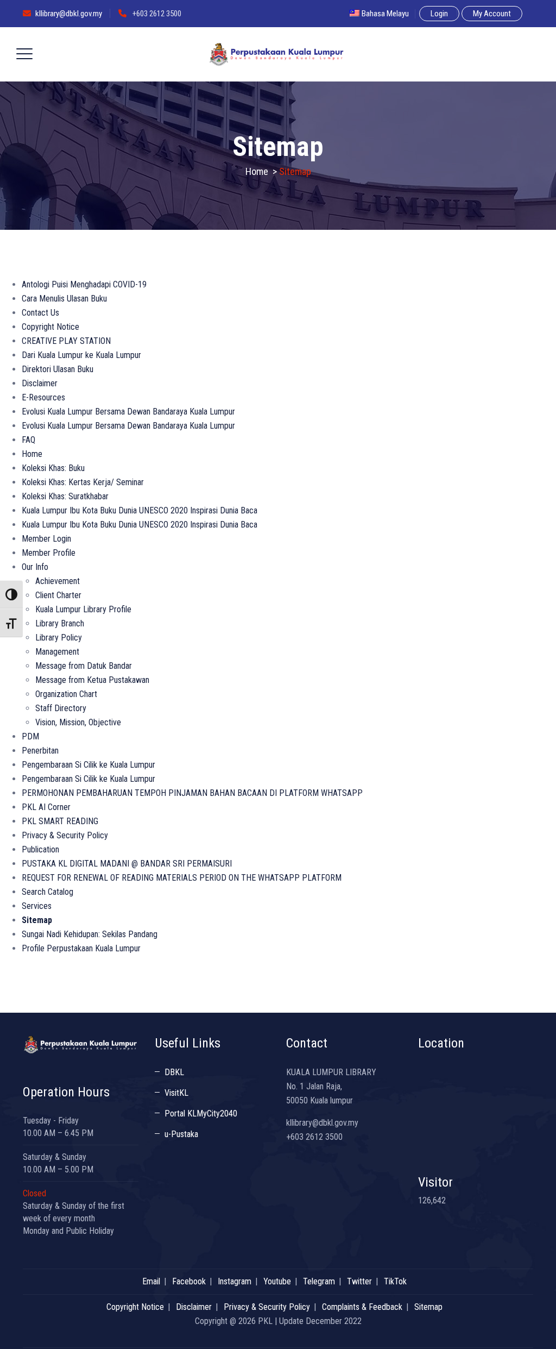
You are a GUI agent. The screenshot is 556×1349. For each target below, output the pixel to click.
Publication (40, 849)
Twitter (359, 1281)
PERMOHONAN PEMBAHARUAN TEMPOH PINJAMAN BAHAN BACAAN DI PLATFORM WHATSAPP (192, 793)
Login (439, 13)
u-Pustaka (181, 1134)
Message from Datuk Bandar (83, 666)
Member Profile (48, 553)
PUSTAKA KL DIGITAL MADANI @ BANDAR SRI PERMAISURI (127, 863)
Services (37, 906)
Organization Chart (66, 694)
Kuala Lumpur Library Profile (83, 609)
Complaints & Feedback (362, 1307)
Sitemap (37, 920)
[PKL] (277, 54)
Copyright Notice (50, 327)
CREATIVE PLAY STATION (66, 341)
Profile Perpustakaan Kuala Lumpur (81, 948)
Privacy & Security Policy (65, 835)
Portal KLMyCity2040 (201, 1113)
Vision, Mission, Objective (78, 722)
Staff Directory (60, 708)
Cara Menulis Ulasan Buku (64, 298)
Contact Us (40, 313)
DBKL (174, 1072)
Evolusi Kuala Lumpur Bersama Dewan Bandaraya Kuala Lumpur (128, 411)
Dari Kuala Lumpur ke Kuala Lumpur (81, 355)
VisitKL (176, 1093)
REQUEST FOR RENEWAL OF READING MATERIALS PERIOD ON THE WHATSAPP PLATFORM (182, 878)
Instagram (234, 1281)
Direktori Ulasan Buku (57, 369)
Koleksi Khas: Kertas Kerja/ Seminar (83, 482)
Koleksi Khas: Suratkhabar (65, 496)
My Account (492, 13)
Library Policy (58, 637)
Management (57, 652)
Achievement (57, 581)
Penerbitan (40, 750)
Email (151, 1281)
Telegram (319, 1281)
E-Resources (43, 397)
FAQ (28, 440)
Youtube (277, 1281)
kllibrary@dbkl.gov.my (68, 13)
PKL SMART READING (60, 821)
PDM (30, 736)
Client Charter (58, 595)
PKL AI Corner (46, 807)
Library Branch (59, 623)
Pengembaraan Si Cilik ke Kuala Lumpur (88, 765)
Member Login (46, 539)
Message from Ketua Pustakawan (92, 680)
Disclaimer (40, 383)
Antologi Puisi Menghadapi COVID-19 (84, 284)
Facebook (189, 1281)
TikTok (395, 1281)
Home (256, 171)
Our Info (35, 567)
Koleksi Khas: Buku (53, 468)
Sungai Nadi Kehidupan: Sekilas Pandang (89, 934)
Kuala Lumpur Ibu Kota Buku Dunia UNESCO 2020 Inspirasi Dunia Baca (139, 510)
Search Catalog (47, 892)
